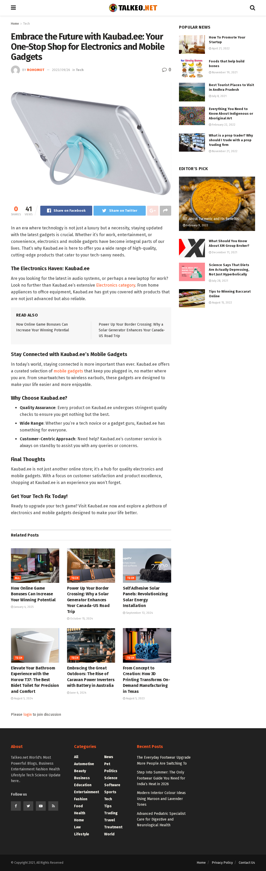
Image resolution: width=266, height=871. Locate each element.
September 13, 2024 (139, 613)
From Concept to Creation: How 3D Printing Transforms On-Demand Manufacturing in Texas (146, 680)
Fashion (80, 799)
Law (77, 827)
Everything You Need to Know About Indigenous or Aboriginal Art (231, 113)
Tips (108, 806)
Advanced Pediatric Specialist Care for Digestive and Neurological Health (161, 819)
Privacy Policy (222, 862)
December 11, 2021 (224, 252)
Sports (110, 792)
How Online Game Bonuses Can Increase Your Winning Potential (33, 594)
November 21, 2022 (224, 151)
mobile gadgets (68, 371)
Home (15, 23)
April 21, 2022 (220, 48)
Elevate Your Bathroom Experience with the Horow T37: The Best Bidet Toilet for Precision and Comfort (35, 680)
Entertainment (86, 792)
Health (79, 813)
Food (78, 806)
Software (112, 785)
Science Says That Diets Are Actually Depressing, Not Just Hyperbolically (229, 269)
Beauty (80, 771)
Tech (26, 23)
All (17, 578)
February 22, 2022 (223, 124)
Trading (111, 813)
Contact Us (247, 862)
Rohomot (35, 70)
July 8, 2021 (219, 96)
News (108, 757)
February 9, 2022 (196, 225)
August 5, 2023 (135, 698)
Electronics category (115, 285)
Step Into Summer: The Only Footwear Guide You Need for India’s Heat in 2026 (161, 778)
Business (82, 778)
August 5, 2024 (23, 698)
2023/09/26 (61, 70)
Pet (107, 764)
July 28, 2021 (219, 280)
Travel (109, 820)
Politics (110, 771)
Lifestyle (81, 834)
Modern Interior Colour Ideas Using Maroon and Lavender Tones (161, 799)
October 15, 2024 (81, 618)
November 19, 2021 (224, 72)
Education (82, 785)
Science (110, 778)
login (27, 714)
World (109, 834)
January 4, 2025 (23, 607)
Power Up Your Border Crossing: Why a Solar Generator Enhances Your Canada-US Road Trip (132, 330)
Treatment (113, 827)
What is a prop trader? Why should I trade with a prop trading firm (231, 140)
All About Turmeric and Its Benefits (211, 219)
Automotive (84, 764)
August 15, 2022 (221, 302)
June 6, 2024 (77, 692)
